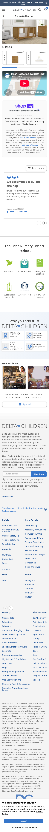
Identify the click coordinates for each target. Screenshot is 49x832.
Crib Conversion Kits (11, 679)
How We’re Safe (9, 525)
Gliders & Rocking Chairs (13, 634)
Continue (39, 474)
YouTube (29, 592)
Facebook (29, 584)
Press (4, 563)
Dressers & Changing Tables (15, 630)
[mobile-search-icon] (39, 9)
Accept (24, 821)
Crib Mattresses (9, 642)
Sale (4, 580)
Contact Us (30, 562)
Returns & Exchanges (35, 554)
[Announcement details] (45, 509)
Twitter (28, 597)
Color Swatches (32, 567)
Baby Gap (6, 626)
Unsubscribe (7, 496)
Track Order (30, 558)
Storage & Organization (13, 671)
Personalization (9, 638)
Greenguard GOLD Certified (10, 530)
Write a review (36, 168)
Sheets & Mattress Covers (14, 646)
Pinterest (29, 588)
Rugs (4, 667)
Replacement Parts (34, 538)
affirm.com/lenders (28, 137)
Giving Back (7, 559)
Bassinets (6, 651)
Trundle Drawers (10, 675)
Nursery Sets (8, 618)
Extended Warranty (34, 546)
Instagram (30, 580)
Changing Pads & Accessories (16, 684)
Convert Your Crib (33, 534)
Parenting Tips (32, 525)
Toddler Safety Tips (11, 540)
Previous (39, 223)
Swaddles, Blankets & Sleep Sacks (15, 689)
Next (45, 223)
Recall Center (8, 544)
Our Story (6, 555)
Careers (6, 569)
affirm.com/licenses (30, 145)
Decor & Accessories (12, 655)
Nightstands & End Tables (14, 659)
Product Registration (34, 542)
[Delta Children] (24, 426)
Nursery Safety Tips (11, 535)
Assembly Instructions (35, 529)
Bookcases (7, 663)
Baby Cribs (7, 622)
